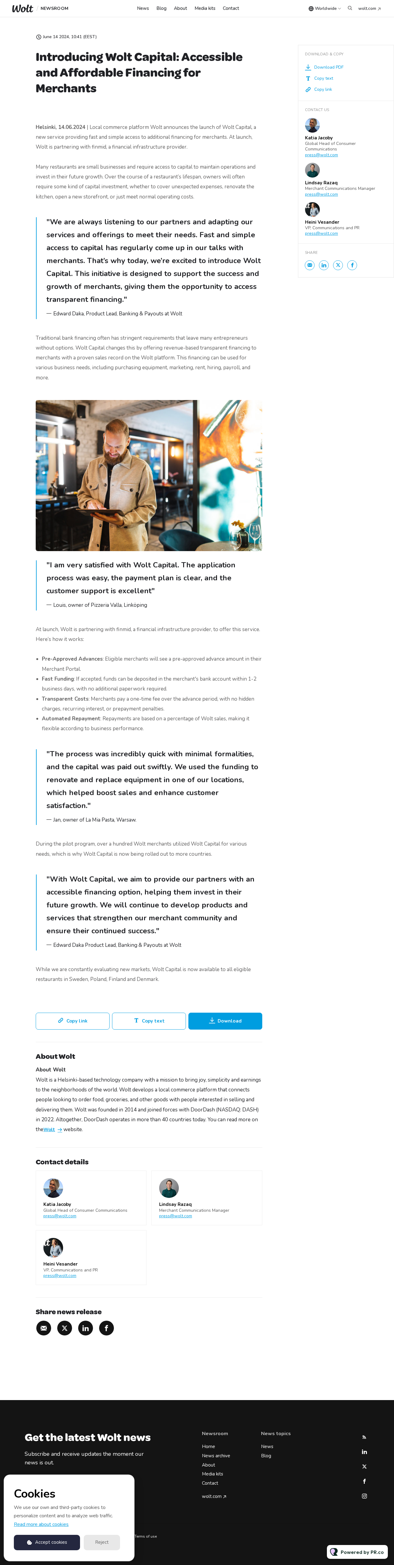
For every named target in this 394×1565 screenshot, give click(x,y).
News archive (216, 1456)
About (180, 8)
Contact (231, 8)
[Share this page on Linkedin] (85, 1328)
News (143, 8)
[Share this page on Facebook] (106, 1328)
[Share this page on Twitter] (64, 1328)
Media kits (205, 8)
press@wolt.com (59, 1216)
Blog (161, 8)
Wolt (49, 1129)
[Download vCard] (135, 1181)
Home (208, 1446)
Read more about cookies (41, 1524)
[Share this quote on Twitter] (275, 260)
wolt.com (367, 8)
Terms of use (146, 1536)
